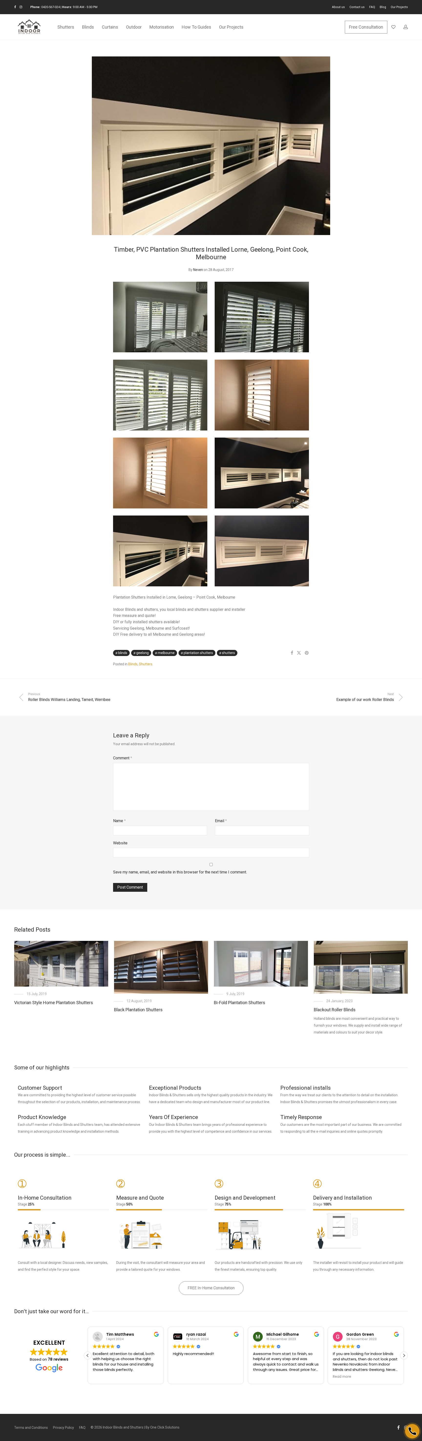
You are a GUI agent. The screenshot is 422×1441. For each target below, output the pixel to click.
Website (120, 843)
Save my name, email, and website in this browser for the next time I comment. (180, 872)
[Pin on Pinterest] (307, 653)
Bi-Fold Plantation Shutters (239, 1002)
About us (338, 7)
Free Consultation (366, 27)
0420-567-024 (51, 7)
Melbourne (166, 653)
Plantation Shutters (198, 653)
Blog (383, 7)
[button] (404, 1355)
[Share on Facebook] (292, 653)
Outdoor (134, 27)
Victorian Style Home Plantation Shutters (53, 1002)
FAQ (372, 7)
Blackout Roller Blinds (335, 1009)
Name (119, 820)
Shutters (65, 27)
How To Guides (196, 27)
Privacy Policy (63, 1428)
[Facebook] (15, 7)
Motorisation (161, 27)
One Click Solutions (164, 1427)
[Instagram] (21, 7)
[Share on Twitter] (299, 653)
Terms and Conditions (31, 1428)
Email (221, 820)
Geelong (142, 653)
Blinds (88, 27)
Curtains (110, 27)
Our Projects (399, 7)
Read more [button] (342, 1377)
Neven (198, 270)
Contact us (357, 7)
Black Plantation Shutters (138, 1009)
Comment (122, 758)
